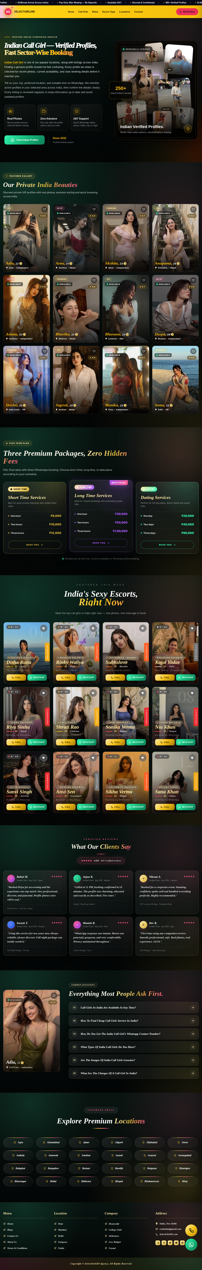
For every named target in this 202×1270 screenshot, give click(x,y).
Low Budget (115, 1242)
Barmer (86, 1168)
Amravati (53, 1155)
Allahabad (151, 1142)
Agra (20, 1142)
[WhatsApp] (191, 1245)
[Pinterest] (182, 1242)
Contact (138, 11)
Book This (32, 545)
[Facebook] (164, 1242)
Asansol (152, 1155)
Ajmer (86, 1142)
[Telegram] (157, 1242)
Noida (61, 1248)
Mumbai (62, 1230)
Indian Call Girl (13, 62)
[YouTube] (176, 1242)
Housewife (114, 1224)
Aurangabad (184, 1155)
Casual (112, 1248)
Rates (95, 11)
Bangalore (53, 1168)
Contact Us (12, 1236)
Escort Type (108, 11)
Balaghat (20, 1168)
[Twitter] (170, 1242)
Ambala (20, 1155)
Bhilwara (86, 1181)
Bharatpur (184, 1168)
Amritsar (86, 1155)
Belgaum (152, 1168)
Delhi (60, 1236)
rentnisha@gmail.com (170, 1229)
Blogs (10, 1230)
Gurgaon (62, 1242)
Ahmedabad (53, 1142)
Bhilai (53, 1181)
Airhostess (114, 1236)
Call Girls (83, 11)
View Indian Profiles (27, 140)
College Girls (115, 1230)
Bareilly (119, 1168)
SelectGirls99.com (169, 1234)
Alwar (185, 1142)
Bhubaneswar (152, 1181)
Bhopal (119, 1181)
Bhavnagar (20, 1181)
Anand (119, 1155)
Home (71, 11)
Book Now (189, 11)
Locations (124, 11)
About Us (12, 1242)
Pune (60, 1224)
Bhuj (184, 1181)
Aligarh (119, 1142)
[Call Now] (191, 1230)
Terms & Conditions (17, 1248)
